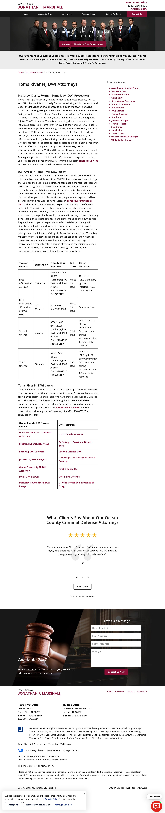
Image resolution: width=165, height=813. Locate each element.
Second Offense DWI (70, 451)
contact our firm (88, 160)
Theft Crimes (118, 133)
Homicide (116, 117)
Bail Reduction (118, 91)
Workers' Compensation (38, 756)
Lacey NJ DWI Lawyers (31, 451)
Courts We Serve (113, 14)
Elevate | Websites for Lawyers (128, 787)
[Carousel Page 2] (82, 577)
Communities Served (33, 72)
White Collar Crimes (121, 140)
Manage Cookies (70, 750)
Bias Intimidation (120, 94)
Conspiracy (116, 97)
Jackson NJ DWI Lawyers (33, 459)
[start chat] (156, 806)
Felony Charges (119, 114)
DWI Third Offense (69, 476)
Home (25, 14)
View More (82, 586)
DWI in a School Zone (71, 434)
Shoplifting (116, 130)
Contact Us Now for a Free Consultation (82, 44)
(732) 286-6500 (137, 5)
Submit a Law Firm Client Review (82, 596)
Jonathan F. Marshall (46, 787)
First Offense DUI (68, 468)
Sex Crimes (116, 127)
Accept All (13, 804)
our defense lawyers (67, 407)
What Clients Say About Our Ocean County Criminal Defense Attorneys (82, 520)
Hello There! (154, 796)
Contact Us (137, 14)
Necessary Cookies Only (38, 804)
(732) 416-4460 (79, 715)
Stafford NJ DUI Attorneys (34, 443)
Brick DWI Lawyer (29, 476)
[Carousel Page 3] (88, 577)
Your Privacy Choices (34, 750)
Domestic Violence (120, 104)
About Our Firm (45, 14)
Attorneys (67, 14)
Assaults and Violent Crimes (125, 88)
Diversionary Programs (123, 101)
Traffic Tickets (118, 123)
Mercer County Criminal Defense (42, 759)
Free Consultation (136, 2)
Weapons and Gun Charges (124, 136)
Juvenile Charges (119, 120)
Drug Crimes (117, 110)
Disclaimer (119, 691)
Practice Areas (88, 14)
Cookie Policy (53, 750)
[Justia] (20, 729)
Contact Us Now (116, 671)
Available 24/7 (139, 8)
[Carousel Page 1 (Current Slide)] (77, 577)
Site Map (131, 691)
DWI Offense (117, 107)
